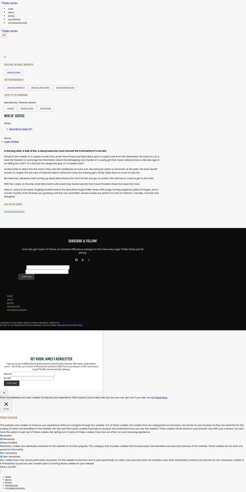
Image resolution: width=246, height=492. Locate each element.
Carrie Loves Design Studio (73, 323)
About (11, 12)
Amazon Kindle (13, 72)
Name (22, 267)
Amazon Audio (27, 108)
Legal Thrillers (11, 141)
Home (10, 9)
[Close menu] (0, 471)
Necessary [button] (6, 435)
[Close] (4, 393)
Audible (10, 108)
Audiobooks (14, 19)
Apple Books (45, 108)
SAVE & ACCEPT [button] (8, 467)
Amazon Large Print (40, 88)
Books (11, 16)
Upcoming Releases (17, 23)
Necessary (9, 439)
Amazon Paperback (16, 88)
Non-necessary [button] (8, 453)
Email (22, 271)
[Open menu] (4, 35)
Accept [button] (151, 397)
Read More (161, 397)
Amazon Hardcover (65, 88)
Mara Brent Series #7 (20, 129)
